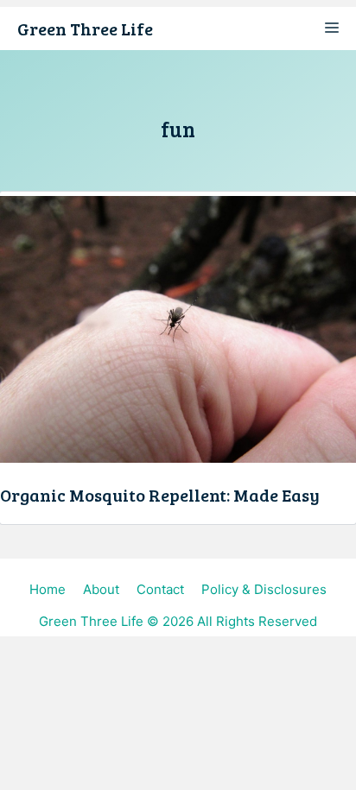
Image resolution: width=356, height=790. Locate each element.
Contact (160, 589)
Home (47, 589)
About (101, 589)
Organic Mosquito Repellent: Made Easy (160, 495)
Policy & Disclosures (264, 589)
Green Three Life (85, 28)
